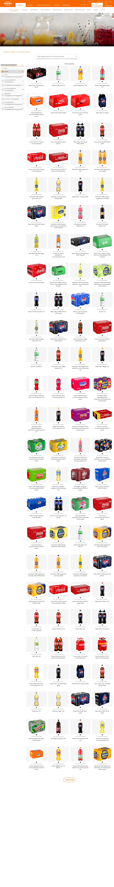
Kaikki (14, 71)
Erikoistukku (68, 9)
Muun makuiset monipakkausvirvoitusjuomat (14, 108)
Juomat (95, 9)
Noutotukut (91, 1)
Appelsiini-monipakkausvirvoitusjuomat (14, 94)
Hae (84, 4)
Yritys (84, 1)
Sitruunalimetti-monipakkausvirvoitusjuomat (14, 103)
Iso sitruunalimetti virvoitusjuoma (14, 80)
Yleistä (102, 9)
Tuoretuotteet (80, 9)
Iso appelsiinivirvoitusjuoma (14, 85)
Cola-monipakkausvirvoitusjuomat (14, 75)
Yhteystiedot (100, 1)
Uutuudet (25, 9)
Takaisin (5, 68)
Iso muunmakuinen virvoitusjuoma (14, 89)
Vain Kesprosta (45, 9)
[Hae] (76, 56)
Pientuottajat (57, 9)
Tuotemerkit (34, 9)
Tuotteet (6, 52)
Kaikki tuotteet (14, 9)
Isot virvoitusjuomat (23, 52)
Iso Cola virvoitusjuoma (14, 99)
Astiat (89, 9)
